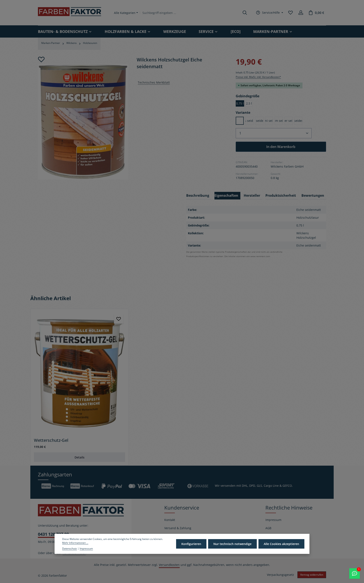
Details (79, 457)
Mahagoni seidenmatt (269, 121)
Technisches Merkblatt (154, 82)
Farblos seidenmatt (249, 121)
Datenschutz (69, 548)
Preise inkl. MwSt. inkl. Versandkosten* (258, 77)
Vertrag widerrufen (311, 574)
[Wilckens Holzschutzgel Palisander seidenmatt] (83, 121)
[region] (83, 117)
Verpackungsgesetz (280, 575)
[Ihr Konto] (300, 13)
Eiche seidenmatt (240, 121)
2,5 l (249, 103)
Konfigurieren (191, 544)
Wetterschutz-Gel (51, 440)
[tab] (198, 195)
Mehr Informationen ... (75, 543)
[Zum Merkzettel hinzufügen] (41, 59)
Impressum (273, 520)
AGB (268, 528)
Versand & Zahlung (177, 528)
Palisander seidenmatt (289, 121)
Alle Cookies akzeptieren (281, 544)
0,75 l (240, 103)
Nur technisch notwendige (232, 544)
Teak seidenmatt (298, 121)
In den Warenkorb (280, 146)
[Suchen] (244, 13)
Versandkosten (169, 565)
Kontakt (169, 520)
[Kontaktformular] (354, 573)
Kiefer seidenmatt (259, 121)
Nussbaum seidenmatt (279, 121)
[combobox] (190, 13)
